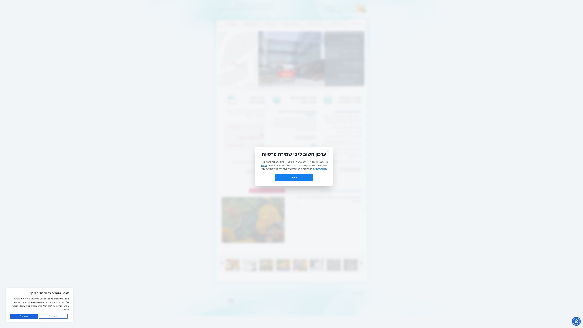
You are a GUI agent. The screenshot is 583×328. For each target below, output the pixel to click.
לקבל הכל (24, 316)
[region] (39, 305)
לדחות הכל (53, 316)
